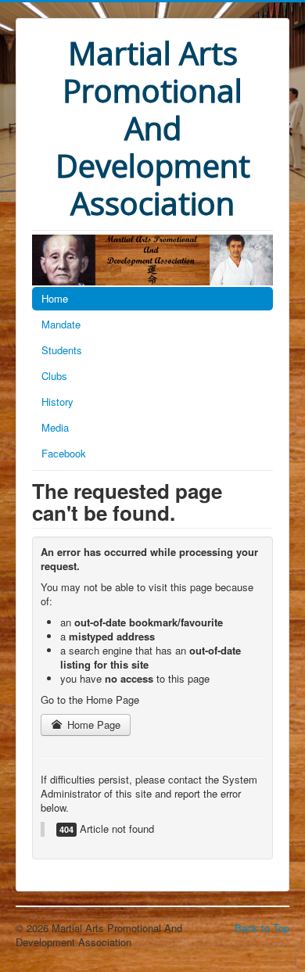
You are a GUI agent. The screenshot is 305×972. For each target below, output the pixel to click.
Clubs (54, 375)
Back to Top (262, 927)
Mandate (61, 324)
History (57, 401)
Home (54, 298)
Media (55, 427)
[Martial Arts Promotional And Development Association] (152, 258)
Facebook (63, 453)
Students (61, 350)
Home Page (92, 724)
